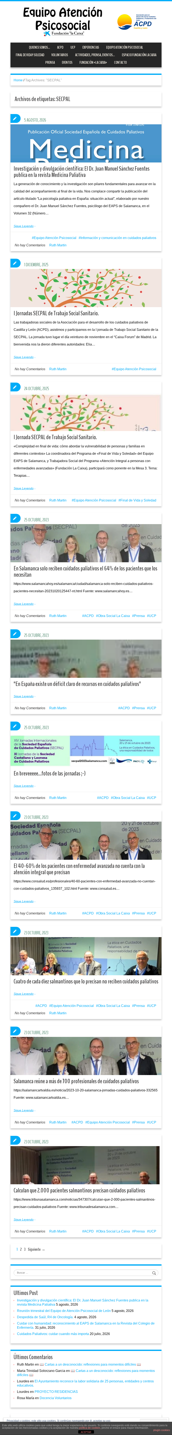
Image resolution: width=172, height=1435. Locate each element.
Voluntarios (59, 54)
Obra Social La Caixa (114, 616)
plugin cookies (161, 1430)
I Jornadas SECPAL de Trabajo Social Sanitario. (56, 313)
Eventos (67, 62)
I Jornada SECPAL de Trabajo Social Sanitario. (55, 437)
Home (18, 80)
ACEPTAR (86, 1432)
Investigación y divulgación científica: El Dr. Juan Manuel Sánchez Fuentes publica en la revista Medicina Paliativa (82, 171)
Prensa (50, 62)
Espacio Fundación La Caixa (139, 54)
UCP (72, 47)
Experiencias (90, 47)
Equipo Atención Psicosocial (124, 47)
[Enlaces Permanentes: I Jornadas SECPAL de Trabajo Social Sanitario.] (86, 298)
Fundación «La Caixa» (93, 62)
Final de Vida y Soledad (30, 54)
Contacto (120, 62)
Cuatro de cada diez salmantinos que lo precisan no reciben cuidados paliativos (86, 981)
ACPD (60, 47)
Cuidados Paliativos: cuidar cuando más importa (53, 1334)
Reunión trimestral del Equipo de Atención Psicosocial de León (64, 1311)
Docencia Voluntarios (56, 1398)
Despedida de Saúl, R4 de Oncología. (45, 1317)
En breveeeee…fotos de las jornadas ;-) (50, 773)
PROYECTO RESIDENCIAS (56, 1391)
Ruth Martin (57, 245)
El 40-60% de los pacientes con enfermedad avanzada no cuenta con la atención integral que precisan (79, 869)
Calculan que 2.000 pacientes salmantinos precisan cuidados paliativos (79, 1190)
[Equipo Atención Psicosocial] (86, 21)
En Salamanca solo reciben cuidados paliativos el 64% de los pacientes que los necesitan (85, 571)
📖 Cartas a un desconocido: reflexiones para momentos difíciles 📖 (90, 1364)
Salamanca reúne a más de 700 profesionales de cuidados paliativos (76, 1081)
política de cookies (89, 1427)
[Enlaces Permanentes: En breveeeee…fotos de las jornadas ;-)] (86, 749)
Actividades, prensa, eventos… (95, 54)
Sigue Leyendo (24, 226)
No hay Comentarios (30, 245)
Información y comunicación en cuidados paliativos (118, 238)
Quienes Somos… (39, 47)
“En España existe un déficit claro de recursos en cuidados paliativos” (77, 684)
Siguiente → (36, 1249)
